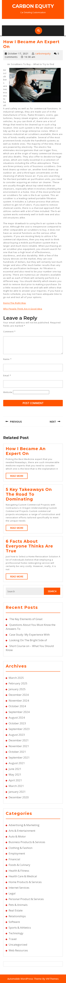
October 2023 (17, 723)
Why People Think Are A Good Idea (22, 308)
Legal (12, 893)
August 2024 (17, 717)
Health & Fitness (19, 870)
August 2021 (17, 763)
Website (7, 392)
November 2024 (19, 700)
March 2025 (16, 678)
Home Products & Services (25, 882)
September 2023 (19, 729)
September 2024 (19, 712)
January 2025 (17, 689)
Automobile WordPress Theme (24, 978)
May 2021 (15, 774)
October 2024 (17, 706)
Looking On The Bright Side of (28, 640)
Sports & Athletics (20, 927)
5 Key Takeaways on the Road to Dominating (29, 494)
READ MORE (19, 476)
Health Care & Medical (23, 876)
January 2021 (17, 791)
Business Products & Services (27, 842)
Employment (17, 853)
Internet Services (19, 887)
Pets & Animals (18, 905)
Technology (16, 933)
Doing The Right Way (14, 303)
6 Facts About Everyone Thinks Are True (29, 546)
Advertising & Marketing (24, 825)
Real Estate (16, 910)
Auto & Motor (17, 836)
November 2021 (19, 746)
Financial (14, 859)
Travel (13, 939)
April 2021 (15, 780)
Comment (9, 331)
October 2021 (17, 752)
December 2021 (19, 740)
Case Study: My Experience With (29, 634)
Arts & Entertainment (22, 830)
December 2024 (19, 695)
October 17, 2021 (18, 53)
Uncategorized (18, 944)
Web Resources (18, 950)
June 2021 (15, 769)
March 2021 (16, 786)
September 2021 (19, 757)
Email (7, 375)
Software (14, 922)
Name (7, 359)
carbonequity (43, 53)
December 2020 (19, 797)
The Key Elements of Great (25, 619)
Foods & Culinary (19, 865)
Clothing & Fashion (20, 848)
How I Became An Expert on (26, 451)
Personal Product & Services (26, 899)
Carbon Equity (33, 6)
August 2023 (17, 735)
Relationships (17, 916)
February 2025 (18, 683)
